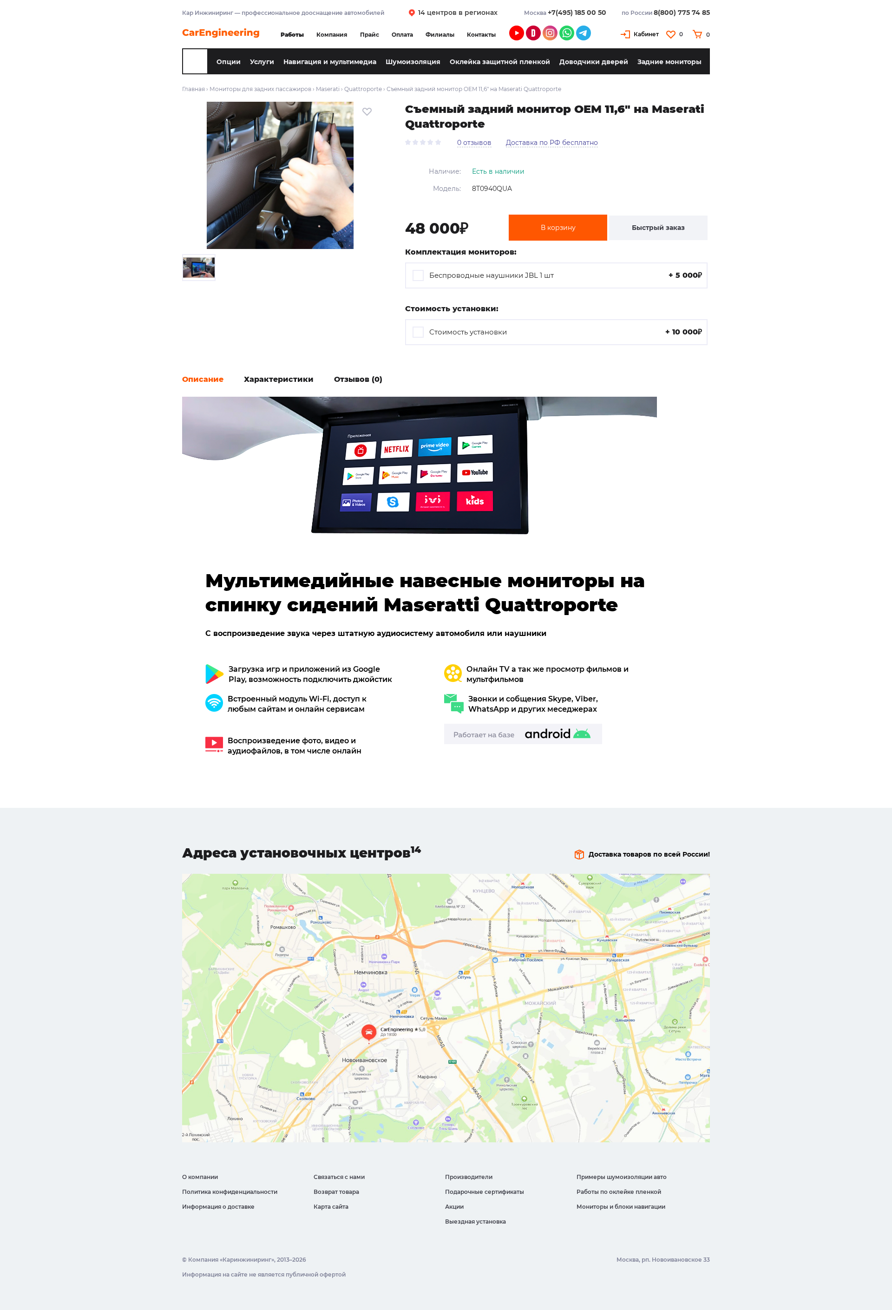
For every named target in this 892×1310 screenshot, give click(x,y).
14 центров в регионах (458, 12)
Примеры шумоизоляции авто (622, 1176)
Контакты (481, 34)
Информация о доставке (218, 1206)
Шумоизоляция (413, 62)
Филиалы (440, 34)
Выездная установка (475, 1221)
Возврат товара (336, 1191)
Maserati (328, 88)
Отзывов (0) (358, 379)
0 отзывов (474, 142)
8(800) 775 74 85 (682, 12)
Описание (202, 379)
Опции (228, 62)
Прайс (369, 34)
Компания (332, 34)
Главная (193, 88)
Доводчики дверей (593, 62)
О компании (200, 1176)
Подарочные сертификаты (484, 1191)
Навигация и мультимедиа (329, 62)
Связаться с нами (339, 1176)
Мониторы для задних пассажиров (260, 88)
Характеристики (279, 379)
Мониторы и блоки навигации (621, 1206)
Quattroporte (363, 88)
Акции (454, 1206)
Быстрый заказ (658, 227)
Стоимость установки (565, 332)
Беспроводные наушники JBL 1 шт (565, 275)
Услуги (262, 62)
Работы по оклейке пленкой (619, 1191)
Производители (468, 1176)
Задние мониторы (669, 62)
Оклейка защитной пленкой (500, 62)
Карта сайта (331, 1206)
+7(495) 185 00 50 (577, 12)
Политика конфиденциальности (229, 1191)
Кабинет (646, 34)
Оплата (402, 34)
